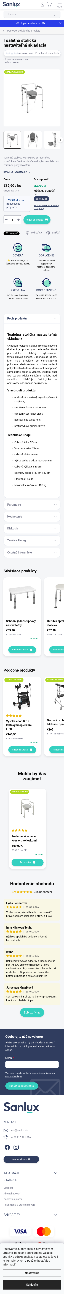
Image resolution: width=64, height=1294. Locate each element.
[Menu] (59, 4)
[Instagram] (15, 1147)
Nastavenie (32, 1273)
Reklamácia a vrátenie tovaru (20, 1204)
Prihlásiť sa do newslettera (21, 1086)
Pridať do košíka (34, 219)
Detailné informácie (15, 172)
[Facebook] (7, 1147)
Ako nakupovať (12, 1193)
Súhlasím (32, 1284)
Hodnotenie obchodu (32, 883)
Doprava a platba (13, 1199)
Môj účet (8, 1187)
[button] (27, 850)
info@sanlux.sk (19, 1130)
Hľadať (55, 14)
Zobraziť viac (32, 1012)
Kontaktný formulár (21, 1159)
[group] (32, 830)
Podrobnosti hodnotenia (47, 53)
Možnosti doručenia (46, 207)
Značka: (11, 62)
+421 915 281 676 (21, 1137)
